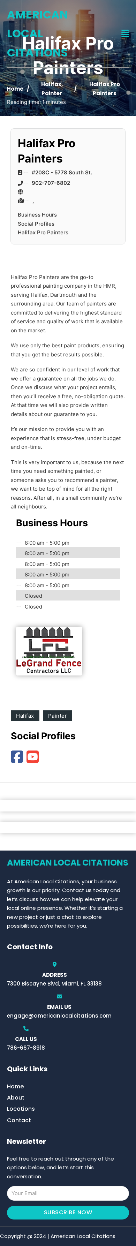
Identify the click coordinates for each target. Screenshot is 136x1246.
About (15, 1098)
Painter (51, 93)
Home (15, 88)
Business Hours (37, 214)
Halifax (51, 84)
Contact (19, 1120)
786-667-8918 (26, 1047)
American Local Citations (37, 33)
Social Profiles (36, 223)
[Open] (125, 33)
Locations (21, 1109)
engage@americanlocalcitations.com (59, 1015)
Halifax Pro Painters (43, 232)
